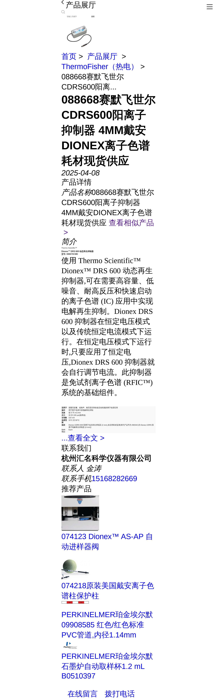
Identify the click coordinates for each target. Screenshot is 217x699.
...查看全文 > (82, 438)
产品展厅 (102, 56)
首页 (68, 56)
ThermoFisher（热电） (99, 66)
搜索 (93, 16)
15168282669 (114, 478)
